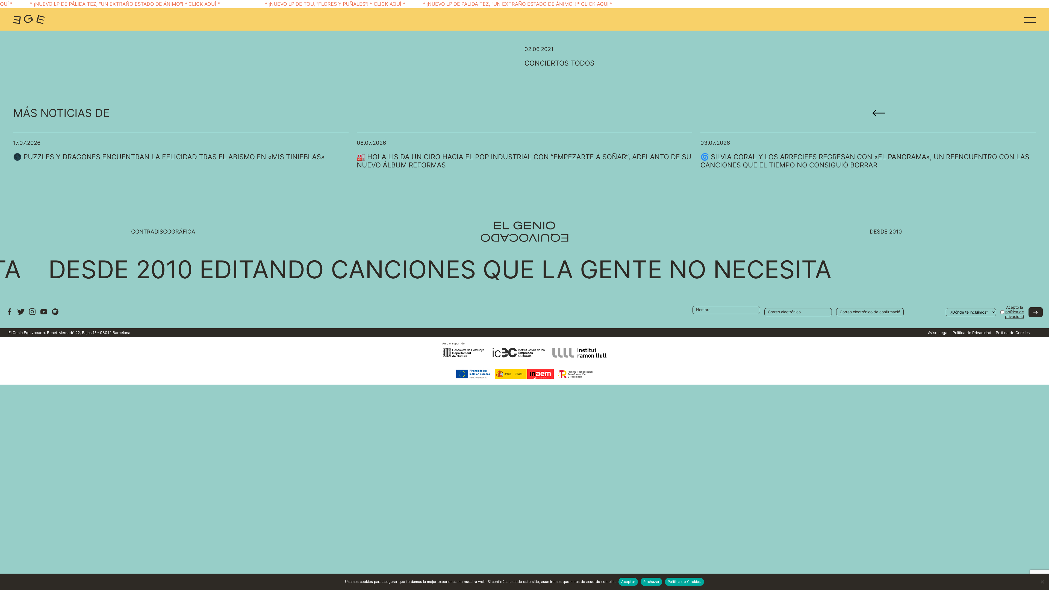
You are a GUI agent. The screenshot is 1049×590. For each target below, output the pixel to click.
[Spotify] (55, 314)
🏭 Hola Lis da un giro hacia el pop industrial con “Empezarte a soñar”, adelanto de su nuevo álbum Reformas (524, 161)
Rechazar (651, 581)
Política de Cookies (1013, 332)
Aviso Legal (938, 332)
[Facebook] (9, 314)
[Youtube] (44, 314)
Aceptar (628, 581)
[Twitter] (21, 314)
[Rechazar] (1042, 582)
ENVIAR (1036, 312)
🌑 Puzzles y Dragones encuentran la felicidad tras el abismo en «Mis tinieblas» (169, 157)
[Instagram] (32, 314)
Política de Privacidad (972, 332)
